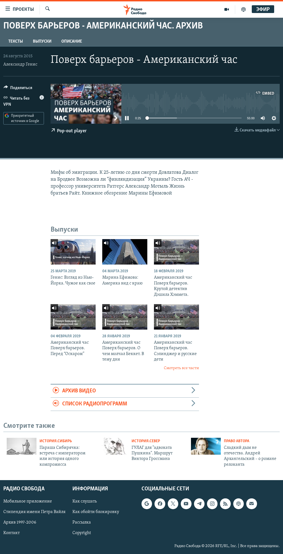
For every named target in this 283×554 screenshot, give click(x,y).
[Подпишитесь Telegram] (199, 504)
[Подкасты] (238, 504)
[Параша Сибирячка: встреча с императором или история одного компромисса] (21, 446)
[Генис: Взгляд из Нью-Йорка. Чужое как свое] (73, 252)
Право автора (236, 441)
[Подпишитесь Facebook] (159, 504)
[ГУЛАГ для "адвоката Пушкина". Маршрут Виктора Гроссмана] (114, 446)
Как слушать (84, 501)
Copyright (81, 533)
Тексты (15, 41)
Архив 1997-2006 (19, 523)
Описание (71, 41)
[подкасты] (243, 9)
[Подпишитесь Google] (147, 504)
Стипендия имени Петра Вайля (34, 512)
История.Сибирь (56, 441)
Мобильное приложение (27, 501)
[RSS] (225, 504)
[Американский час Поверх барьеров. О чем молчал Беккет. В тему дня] (124, 317)
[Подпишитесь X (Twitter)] (173, 504)
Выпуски (42, 41)
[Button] (18, 89)
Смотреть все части (181, 368)
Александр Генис (20, 64)
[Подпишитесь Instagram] (212, 504)
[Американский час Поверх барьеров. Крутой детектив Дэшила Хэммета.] (176, 252)
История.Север (146, 441)
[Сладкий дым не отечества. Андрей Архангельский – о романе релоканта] (206, 446)
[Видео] (226, 9)
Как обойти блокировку (95, 512)
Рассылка (81, 523)
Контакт (11, 533)
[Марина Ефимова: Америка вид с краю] (124, 252)
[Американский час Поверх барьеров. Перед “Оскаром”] (73, 317)
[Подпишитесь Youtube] (186, 504)
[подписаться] (251, 504)
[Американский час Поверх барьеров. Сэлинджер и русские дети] (176, 317)
